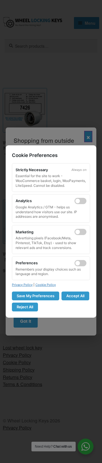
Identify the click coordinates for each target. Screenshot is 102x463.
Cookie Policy (45, 285)
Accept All (75, 296)
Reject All (25, 307)
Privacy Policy (22, 285)
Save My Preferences (35, 296)
